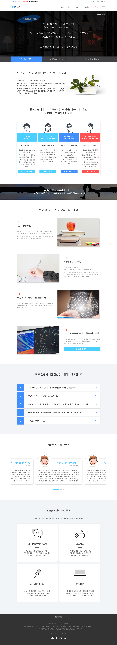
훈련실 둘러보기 (82, 349)
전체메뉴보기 (103, 7)
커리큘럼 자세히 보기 (26, 171)
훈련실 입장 (95, 7)
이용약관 (64, 633)
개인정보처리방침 (55, 633)
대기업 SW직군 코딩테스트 (90, 59)
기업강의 (19, 1)
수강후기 (68, 7)
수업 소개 (61, 7)
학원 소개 (51, 624)
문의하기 (66, 624)
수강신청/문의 (85, 7)
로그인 (92, 1)
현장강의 (14, 1)
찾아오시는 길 (58, 624)
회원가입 (97, 1)
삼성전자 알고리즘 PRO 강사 (26, 59)
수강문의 (103, 1)
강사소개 (76, 7)
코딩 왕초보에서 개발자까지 (58, 59)
